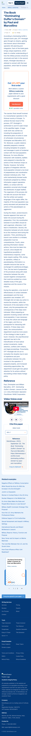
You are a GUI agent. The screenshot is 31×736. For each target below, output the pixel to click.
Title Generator (20, 632)
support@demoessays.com (12, 727)
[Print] (11, 419)
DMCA (3, 656)
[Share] (20, 419)
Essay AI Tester (6, 632)
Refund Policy (5, 659)
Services (4, 605)
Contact (4, 614)
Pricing (18, 605)
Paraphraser (5, 629)
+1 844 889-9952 (11, 724)
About (17, 611)
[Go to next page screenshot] (21, 588)
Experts (18, 608)
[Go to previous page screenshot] (9, 588)
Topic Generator (6, 623)
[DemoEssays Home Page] (3, 2)
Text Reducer (20, 626)
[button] (16, 432)
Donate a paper (6, 647)
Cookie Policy (20, 656)
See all (3, 635)
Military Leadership (23, 29)
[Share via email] (16, 419)
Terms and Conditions (8, 653)
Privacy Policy (20, 653)
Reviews (4, 608)
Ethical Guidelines (21, 659)
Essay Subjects (6, 644)
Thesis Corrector (20, 623)
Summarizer (5, 626)
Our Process (5, 611)
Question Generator (21, 629)
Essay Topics (19, 644)
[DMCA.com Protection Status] (4, 669)
